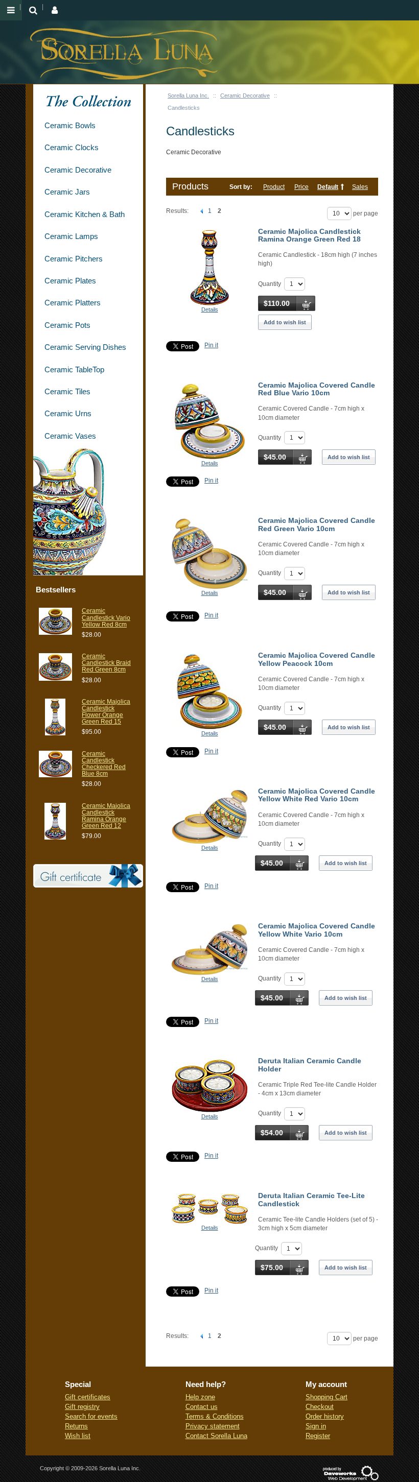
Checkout (320, 1407)
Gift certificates (87, 1397)
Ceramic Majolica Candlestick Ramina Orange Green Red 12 (106, 816)
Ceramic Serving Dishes (85, 347)
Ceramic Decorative (245, 95)
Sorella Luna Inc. (188, 95)
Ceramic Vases (70, 436)
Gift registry (82, 1407)
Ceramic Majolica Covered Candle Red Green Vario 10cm (316, 524)
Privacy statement (212, 1426)
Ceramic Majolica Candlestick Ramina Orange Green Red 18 (309, 235)
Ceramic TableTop (74, 369)
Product (274, 186)
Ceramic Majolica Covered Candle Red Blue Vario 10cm (316, 389)
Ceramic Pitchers (73, 258)
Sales (360, 186)
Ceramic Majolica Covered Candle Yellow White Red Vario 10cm (316, 795)
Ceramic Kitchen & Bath (84, 214)
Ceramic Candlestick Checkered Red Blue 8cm (104, 764)
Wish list (77, 1436)
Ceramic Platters (72, 302)
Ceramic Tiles (67, 391)
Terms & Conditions (214, 1416)
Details (209, 309)
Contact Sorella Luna (216, 1436)
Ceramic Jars (67, 191)
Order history (325, 1416)
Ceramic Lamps (71, 236)
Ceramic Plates (70, 280)
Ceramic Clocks (71, 147)
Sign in (316, 1426)
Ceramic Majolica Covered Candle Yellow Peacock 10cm (316, 659)
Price (301, 186)
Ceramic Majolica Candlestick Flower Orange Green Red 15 (106, 712)
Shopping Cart (326, 1397)
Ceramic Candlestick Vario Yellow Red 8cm (106, 617)
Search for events (91, 1416)
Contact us (201, 1407)
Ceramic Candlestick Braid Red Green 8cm (106, 663)
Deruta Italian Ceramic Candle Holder (309, 1064)
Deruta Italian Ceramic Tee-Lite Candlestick (311, 1199)
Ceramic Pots (67, 325)
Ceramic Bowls (70, 125)
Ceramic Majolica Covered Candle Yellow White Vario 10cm (316, 930)
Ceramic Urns (67, 413)
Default (327, 186)
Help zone (200, 1397)
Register (318, 1436)
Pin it (211, 345)
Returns (76, 1426)
